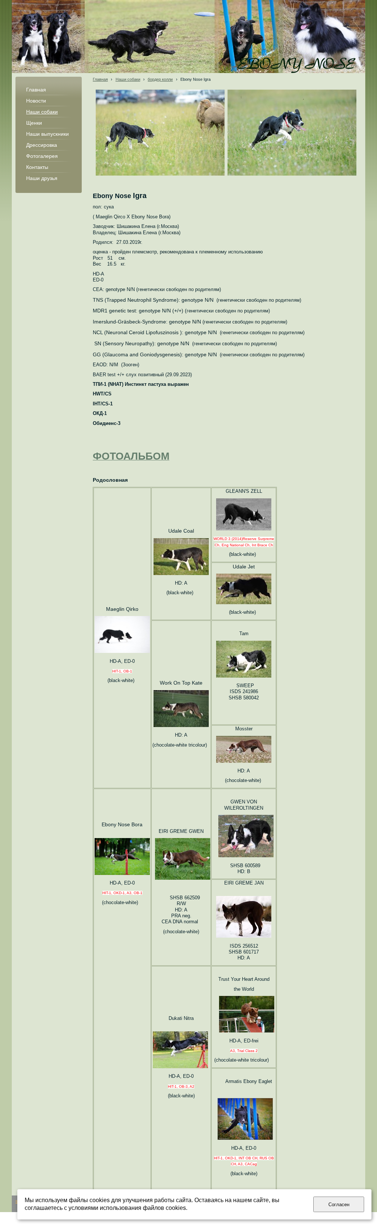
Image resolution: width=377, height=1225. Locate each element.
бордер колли (160, 79)
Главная (100, 79)
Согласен (338, 1204)
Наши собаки (128, 79)
